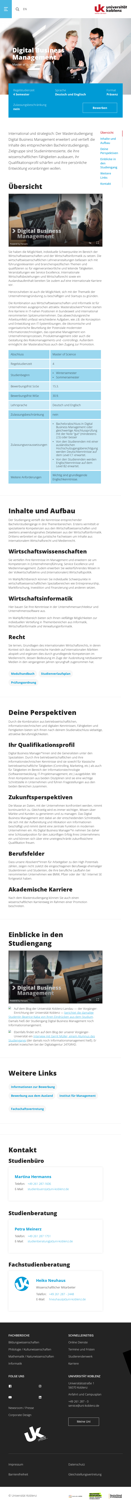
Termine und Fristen (81, 1349)
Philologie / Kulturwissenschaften (29, 1349)
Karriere (73, 1363)
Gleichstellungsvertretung (84, 1474)
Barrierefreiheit (18, 1474)
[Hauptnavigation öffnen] (6, 9)
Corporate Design (19, 1415)
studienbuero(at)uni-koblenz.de (48, 1189)
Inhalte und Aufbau (108, 141)
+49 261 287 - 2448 (61, 1294)
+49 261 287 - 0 (78, 1401)
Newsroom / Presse (21, 1408)
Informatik (15, 1363)
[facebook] (10, 1386)
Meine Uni (84, 1421)
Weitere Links (105, 175)
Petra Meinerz (28, 1229)
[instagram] (40, 1386)
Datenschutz (76, 1464)
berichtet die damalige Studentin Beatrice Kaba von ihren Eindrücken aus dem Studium (51, 1015)
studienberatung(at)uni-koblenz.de (50, 1241)
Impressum (15, 1464)
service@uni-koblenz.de (83, 1405)
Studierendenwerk (80, 1356)
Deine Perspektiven (109, 151)
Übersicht (107, 132)
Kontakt (105, 184)
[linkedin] (40, 1397)
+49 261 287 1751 (39, 1236)
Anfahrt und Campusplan (84, 1394)
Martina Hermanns (33, 1176)
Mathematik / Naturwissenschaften (31, 1356)
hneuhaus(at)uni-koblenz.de (67, 1299)
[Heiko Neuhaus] (25, 1291)
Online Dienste (78, 1342)
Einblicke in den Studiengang (108, 163)
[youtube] (10, 1397)
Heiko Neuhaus (51, 1280)
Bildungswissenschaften (23, 1342)
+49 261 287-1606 (39, 1184)
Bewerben (100, 108)
